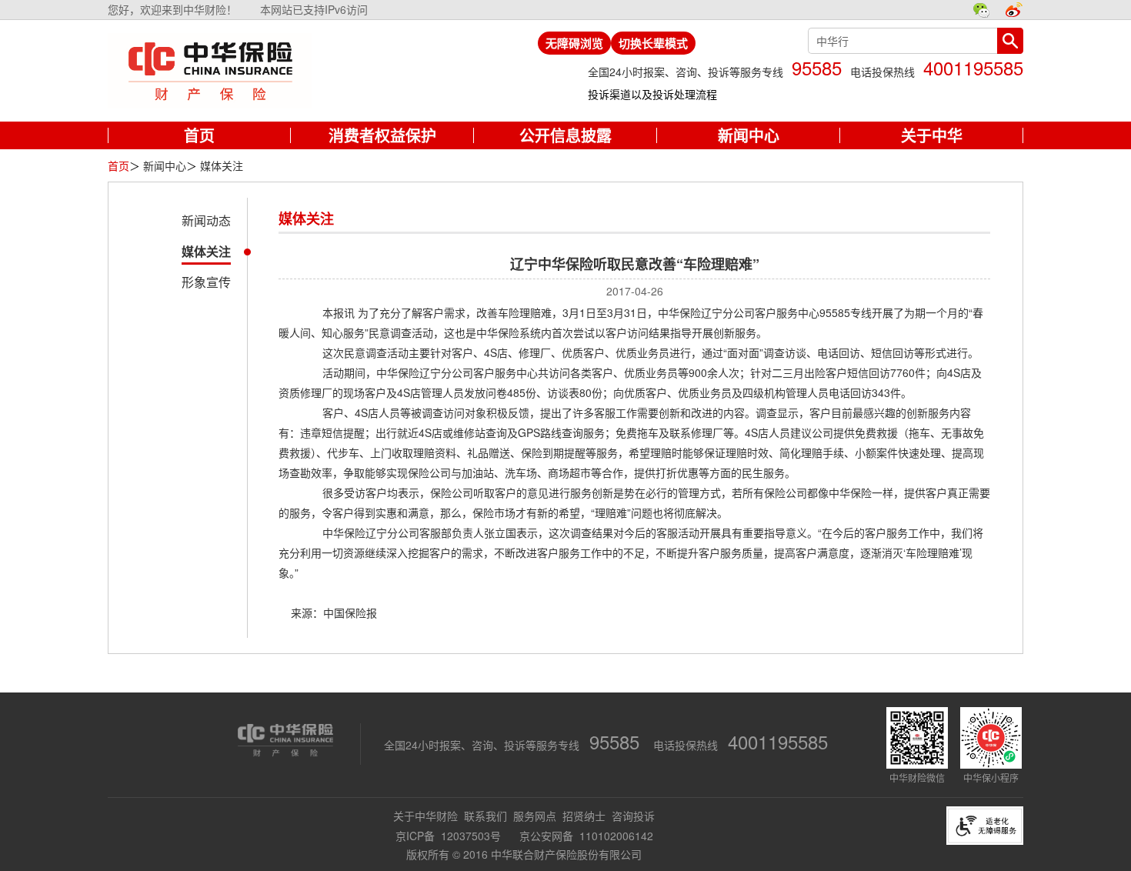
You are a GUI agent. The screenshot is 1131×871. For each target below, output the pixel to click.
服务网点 (534, 815)
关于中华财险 (425, 815)
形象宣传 (206, 282)
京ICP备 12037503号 (449, 835)
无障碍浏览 (574, 43)
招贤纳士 (584, 815)
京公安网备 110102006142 (586, 835)
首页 (118, 165)
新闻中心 (164, 165)
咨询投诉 (633, 815)
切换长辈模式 (653, 43)
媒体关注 (206, 251)
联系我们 (485, 815)
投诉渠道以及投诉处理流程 (652, 93)
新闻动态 (206, 220)
